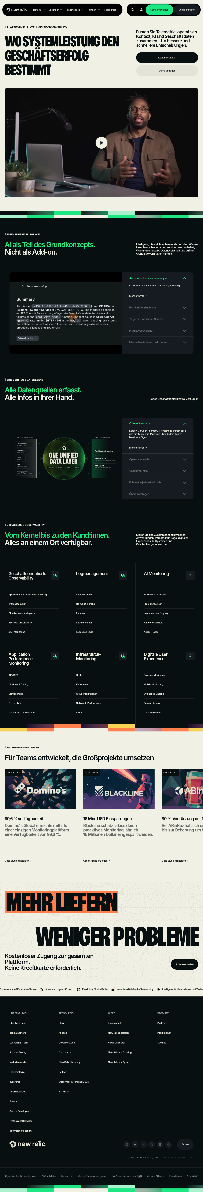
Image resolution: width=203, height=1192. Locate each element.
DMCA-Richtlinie (49, 1176)
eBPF (79, 712)
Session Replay (152, 703)
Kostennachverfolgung (156, 613)
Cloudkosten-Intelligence (21, 613)
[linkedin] (126, 1144)
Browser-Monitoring (154, 675)
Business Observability (20, 622)
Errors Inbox (14, 703)
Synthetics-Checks (154, 693)
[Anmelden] (141, 10)
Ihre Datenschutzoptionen (124, 1176)
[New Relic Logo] (16, 10)
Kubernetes (82, 684)
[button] (157, 278)
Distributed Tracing (18, 684)
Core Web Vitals (152, 712)
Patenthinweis (175, 1176)
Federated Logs (84, 631)
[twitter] (143, 1144)
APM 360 (13, 675)
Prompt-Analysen (153, 603)
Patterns (80, 613)
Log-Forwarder (84, 622)
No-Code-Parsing (85, 603)
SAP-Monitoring (16, 631)
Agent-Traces (151, 631)
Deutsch (194, 1176)
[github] (151, 1144)
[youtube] (135, 1144)
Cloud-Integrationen (86, 693)
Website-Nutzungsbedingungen (92, 1176)
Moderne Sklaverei (156, 1176)
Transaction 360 (17, 603)
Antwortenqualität (153, 622)
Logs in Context (84, 594)
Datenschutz (67, 1176)
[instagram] (168, 1144)
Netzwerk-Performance (88, 703)
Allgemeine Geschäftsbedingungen (21, 1176)
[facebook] (160, 1144)
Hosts (79, 675)
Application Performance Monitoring (27, 594)
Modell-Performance (155, 594)
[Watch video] (101, 142)
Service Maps (15, 693)
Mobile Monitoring (153, 684)
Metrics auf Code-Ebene (21, 712)
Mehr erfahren (136, 295)
